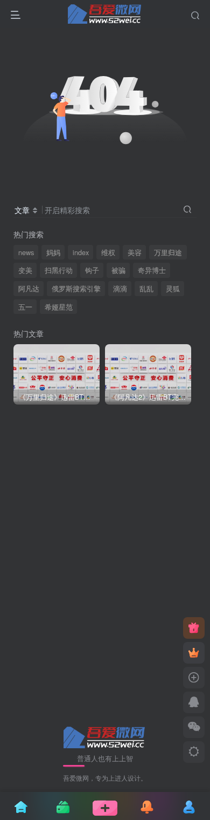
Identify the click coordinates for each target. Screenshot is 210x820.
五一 (25, 307)
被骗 (118, 270)
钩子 (92, 270)
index (81, 252)
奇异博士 (152, 270)
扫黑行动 (59, 270)
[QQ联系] (194, 702)
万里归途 (168, 252)
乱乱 (146, 288)
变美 (25, 270)
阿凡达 (28, 288)
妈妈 (53, 252)
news (26, 252)
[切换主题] (194, 752)
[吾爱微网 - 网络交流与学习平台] (105, 736)
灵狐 (173, 288)
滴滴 (120, 288)
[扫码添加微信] (194, 727)
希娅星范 (59, 307)
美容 (135, 252)
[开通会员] (194, 653)
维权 (108, 252)
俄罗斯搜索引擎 (76, 288)
